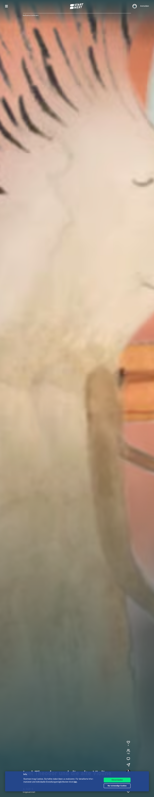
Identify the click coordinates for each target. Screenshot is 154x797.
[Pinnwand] (128, 758)
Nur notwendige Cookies (117, 786)
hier (75, 782)
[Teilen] (128, 764)
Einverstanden (117, 780)
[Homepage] (77, 6)
